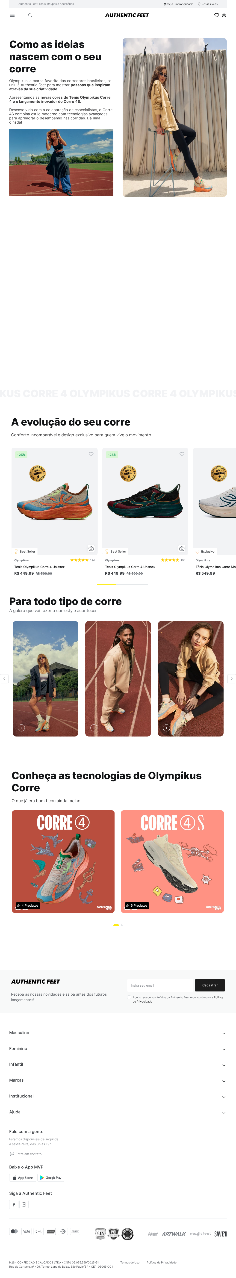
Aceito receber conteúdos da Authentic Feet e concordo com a (178, 999)
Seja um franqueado (180, 4)
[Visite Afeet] (153, 1234)
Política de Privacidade (162, 1262)
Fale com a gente (26, 1131)
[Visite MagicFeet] (200, 1234)
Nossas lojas (209, 4)
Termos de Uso (129, 1262)
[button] (30, 15)
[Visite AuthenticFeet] (174, 1234)
